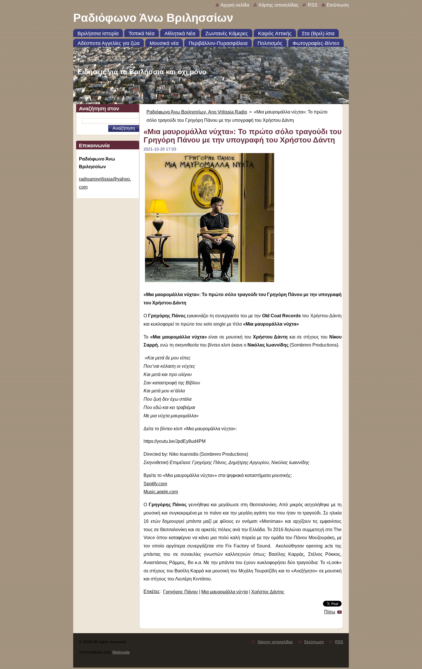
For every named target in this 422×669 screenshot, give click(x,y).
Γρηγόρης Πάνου (180, 591)
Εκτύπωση (338, 5)
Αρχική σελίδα (234, 5)
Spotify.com (155, 483)
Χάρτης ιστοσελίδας (278, 5)
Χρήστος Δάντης (267, 591)
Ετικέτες (152, 591)
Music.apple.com (161, 491)
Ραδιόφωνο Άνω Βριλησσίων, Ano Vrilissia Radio (196, 111)
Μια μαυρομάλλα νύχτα (224, 591)
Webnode (121, 652)
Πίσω (329, 611)
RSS (313, 5)
